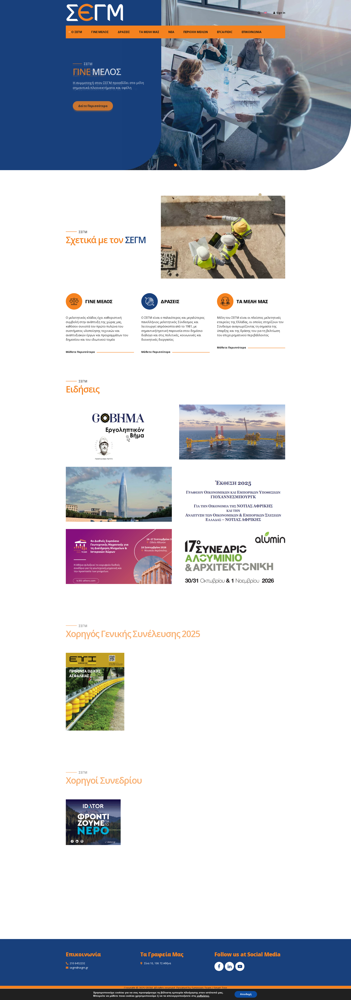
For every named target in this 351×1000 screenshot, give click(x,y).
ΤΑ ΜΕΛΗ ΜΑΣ (149, 32)
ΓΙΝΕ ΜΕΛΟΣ (100, 32)
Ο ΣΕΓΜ (76, 32)
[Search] (259, 12)
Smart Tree (220, 988)
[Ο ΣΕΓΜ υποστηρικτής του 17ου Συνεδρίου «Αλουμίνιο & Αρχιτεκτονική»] (235, 560)
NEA (171, 32)
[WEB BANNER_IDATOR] (93, 822)
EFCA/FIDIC (225, 32)
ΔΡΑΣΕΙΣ (124, 32)
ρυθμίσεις (203, 996)
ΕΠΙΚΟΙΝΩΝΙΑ (251, 32)
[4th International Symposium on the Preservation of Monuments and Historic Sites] (122, 560)
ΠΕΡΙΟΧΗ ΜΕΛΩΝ (195, 32)
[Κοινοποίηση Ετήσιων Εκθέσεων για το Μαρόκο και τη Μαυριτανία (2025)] (122, 498)
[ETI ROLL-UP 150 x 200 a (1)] (95, 692)
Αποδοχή (246, 994)
